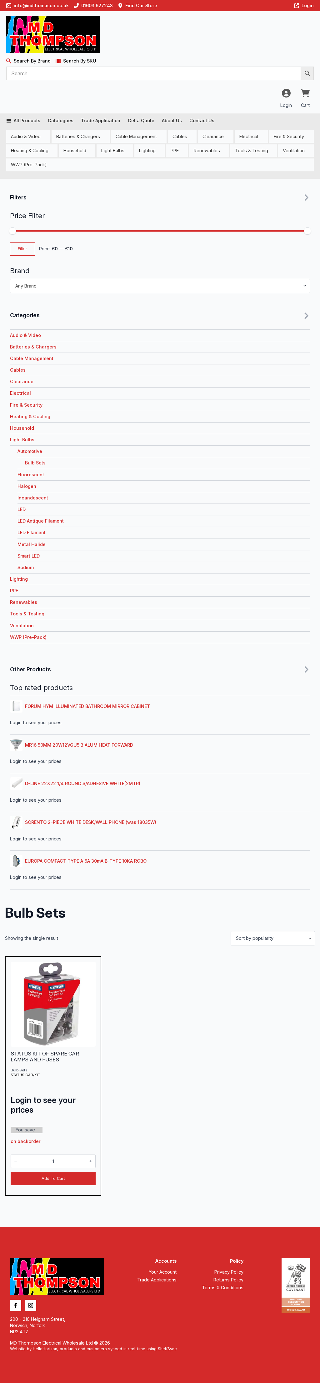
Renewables (207, 150)
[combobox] (160, 286)
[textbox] (157, 286)
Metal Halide (32, 544)
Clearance (213, 136)
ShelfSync (167, 1348)
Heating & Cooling (29, 150)
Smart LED (29, 556)
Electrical (248, 136)
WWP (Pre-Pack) (29, 164)
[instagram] (30, 1305)
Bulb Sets (35, 462)
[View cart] (305, 93)
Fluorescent (31, 474)
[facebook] (15, 1305)
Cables (179, 136)
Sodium (26, 567)
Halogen (27, 486)
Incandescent (33, 497)
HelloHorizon (45, 1348)
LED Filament (32, 532)
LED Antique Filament (41, 521)
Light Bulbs (112, 150)
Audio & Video (26, 136)
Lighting (147, 150)
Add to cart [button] (53, 1178)
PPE (175, 150)
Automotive (30, 451)
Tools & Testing (251, 150)
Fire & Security (289, 136)
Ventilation (294, 150)
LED (22, 509)
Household (74, 150)
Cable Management (136, 136)
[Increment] (90, 1161)
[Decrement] (15, 1161)
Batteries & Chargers (78, 136)
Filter (22, 248)
